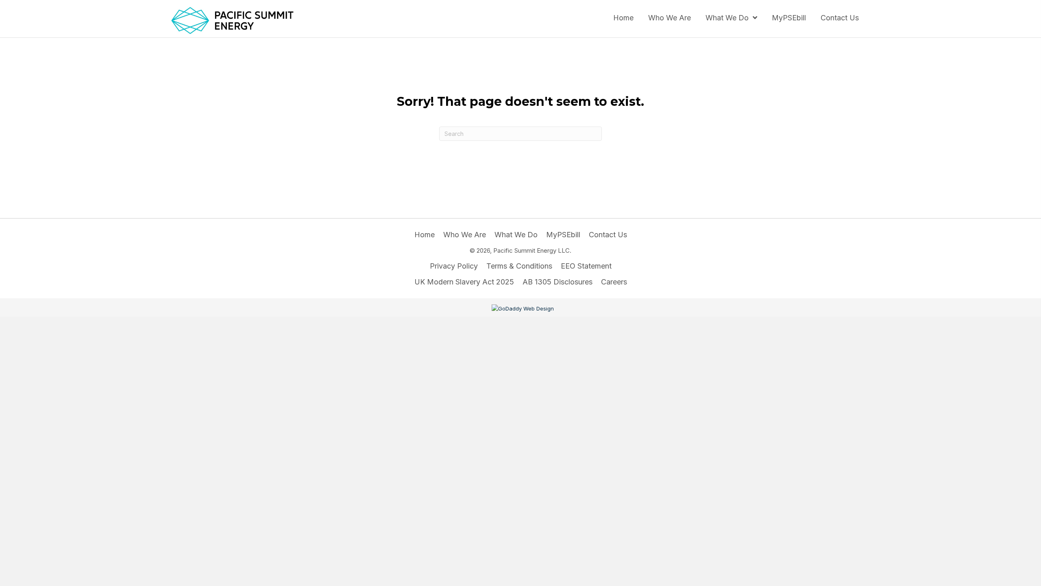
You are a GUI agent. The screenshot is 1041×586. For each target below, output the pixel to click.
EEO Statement (586, 266)
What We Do (516, 234)
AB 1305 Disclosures (557, 282)
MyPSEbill (563, 234)
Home (424, 234)
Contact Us (608, 234)
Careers (614, 282)
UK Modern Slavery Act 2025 (464, 282)
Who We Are (464, 234)
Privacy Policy (454, 266)
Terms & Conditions (519, 266)
